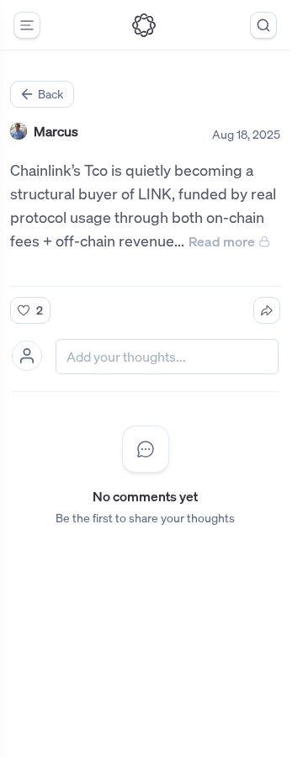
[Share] (266, 310)
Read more (222, 241)
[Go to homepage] (144, 25)
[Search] (263, 25)
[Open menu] (26, 25)
